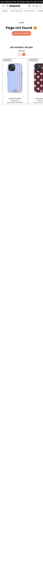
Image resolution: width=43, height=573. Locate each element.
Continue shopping (21, 33)
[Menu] (4, 6)
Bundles (5, 11)
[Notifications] (7, 6)
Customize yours (16, 11)
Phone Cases (29, 11)
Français (29, 6)
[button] (33, 6)
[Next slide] (23, 54)
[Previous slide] (19, 54)
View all (21, 51)
